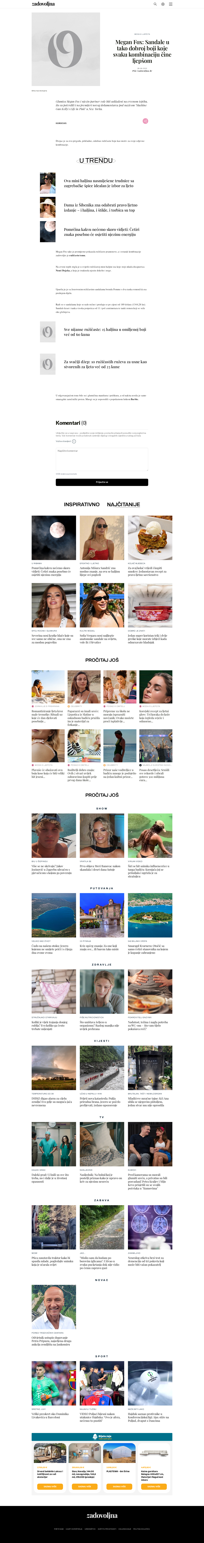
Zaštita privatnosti (107, 1529)
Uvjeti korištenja (74, 1529)
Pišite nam (59, 1529)
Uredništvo (90, 1529)
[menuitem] (163, 4)
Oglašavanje (125, 1529)
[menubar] (163, 4)
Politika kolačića (141, 1529)
